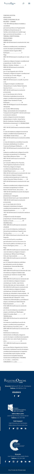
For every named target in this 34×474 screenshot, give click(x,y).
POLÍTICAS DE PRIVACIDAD (17, 470)
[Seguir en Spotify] (21, 461)
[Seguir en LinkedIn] (25, 428)
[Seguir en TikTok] (17, 461)
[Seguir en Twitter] (18, 396)
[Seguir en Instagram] (17, 428)
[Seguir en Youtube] (21, 428)
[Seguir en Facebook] (14, 396)
